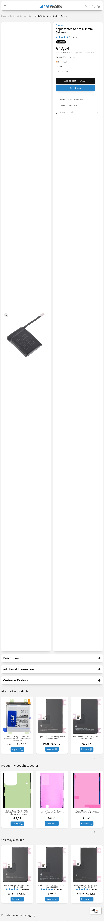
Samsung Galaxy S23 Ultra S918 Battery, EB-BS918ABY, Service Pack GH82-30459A (17, 738)
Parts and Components (20, 16)
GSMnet (60, 25)
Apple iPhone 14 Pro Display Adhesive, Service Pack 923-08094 (86, 812)
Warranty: (61, 57)
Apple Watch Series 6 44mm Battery (51, 16)
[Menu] (99, 908)
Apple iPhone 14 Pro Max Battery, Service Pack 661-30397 (86, 886)
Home (3, 16)
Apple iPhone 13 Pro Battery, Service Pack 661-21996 (86, 737)
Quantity (60, 66)
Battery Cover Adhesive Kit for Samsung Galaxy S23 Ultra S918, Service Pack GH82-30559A (17, 813)
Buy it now (75, 88)
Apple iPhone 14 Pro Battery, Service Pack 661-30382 (52, 737)
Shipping (72, 53)
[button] (87, 6)
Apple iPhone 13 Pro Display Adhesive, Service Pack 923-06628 (52, 812)
